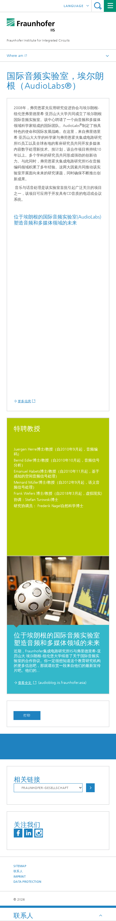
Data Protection (27, 882)
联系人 (18, 871)
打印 (26, 715)
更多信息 (24, 401)
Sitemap (19, 866)
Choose (90, 787)
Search (98, 6)
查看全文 (25, 683)
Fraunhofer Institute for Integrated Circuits (38, 40)
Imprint (19, 876)
